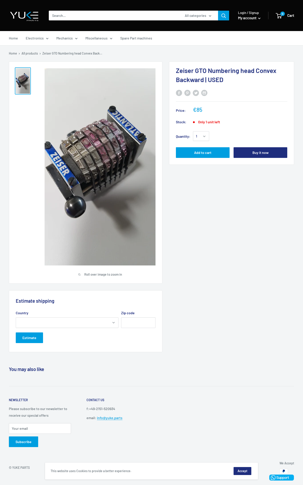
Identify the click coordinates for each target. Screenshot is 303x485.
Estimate (29, 338)
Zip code (128, 313)
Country (22, 313)
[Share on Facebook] (179, 92)
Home (13, 38)
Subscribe (23, 442)
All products (30, 53)
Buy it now (260, 153)
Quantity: (183, 136)
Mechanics (64, 38)
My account (247, 18)
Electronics (35, 38)
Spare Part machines (136, 38)
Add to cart (202, 153)
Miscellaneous (96, 38)
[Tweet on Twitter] (196, 92)
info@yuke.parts (109, 418)
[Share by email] (204, 92)
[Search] (223, 15)
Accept (242, 471)
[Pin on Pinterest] (187, 92)
